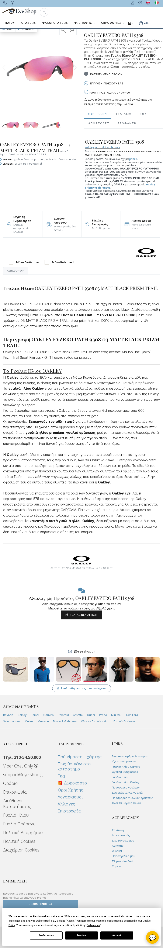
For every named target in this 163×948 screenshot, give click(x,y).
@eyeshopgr (84, 651)
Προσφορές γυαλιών (126, 787)
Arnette (78, 715)
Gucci (91, 715)
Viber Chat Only (18, 766)
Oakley (22, 715)
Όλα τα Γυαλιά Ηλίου (95, 721)
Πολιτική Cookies (19, 841)
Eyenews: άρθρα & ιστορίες (130, 756)
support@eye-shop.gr (23, 774)
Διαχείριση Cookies (21, 850)
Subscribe (39, 904)
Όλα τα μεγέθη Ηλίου (126, 803)
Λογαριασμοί (70, 797)
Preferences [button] (93, 925)
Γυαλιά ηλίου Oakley (125, 782)
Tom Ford (132, 715)
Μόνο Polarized (63, 262)
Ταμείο (116, 866)
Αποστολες (98, 123)
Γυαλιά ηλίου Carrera (126, 766)
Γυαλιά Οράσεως (125, 721)
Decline (81, 935)
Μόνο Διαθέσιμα (27, 262)
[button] (44, 12)
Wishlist (117, 851)
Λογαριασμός (121, 835)
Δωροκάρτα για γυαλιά (127, 792)
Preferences (46, 935)
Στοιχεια (123, 113)
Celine (29, 721)
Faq (61, 776)
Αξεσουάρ (16, 270)
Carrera (48, 715)
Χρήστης (118, 845)
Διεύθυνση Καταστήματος (17, 803)
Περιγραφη (97, 113)
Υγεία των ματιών (124, 761)
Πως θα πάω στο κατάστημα (74, 766)
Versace (43, 721)
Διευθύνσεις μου (123, 840)
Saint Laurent (12, 721)
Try (143, 113)
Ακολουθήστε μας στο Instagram (83, 688)
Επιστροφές (69, 811)
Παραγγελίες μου (123, 856)
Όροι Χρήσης (70, 790)
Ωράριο (10, 783)
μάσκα (133, 159)
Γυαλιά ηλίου (120, 777)
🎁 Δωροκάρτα (72, 783)
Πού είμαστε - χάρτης (79, 756)
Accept (116, 935)
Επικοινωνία (15, 792)
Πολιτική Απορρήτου (23, 832)
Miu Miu (116, 715)
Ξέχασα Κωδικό (122, 861)
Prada (103, 715)
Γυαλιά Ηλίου (16, 815)
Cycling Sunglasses (125, 771)
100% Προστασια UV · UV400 (109, 92)
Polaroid (63, 715)
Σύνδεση (118, 830)
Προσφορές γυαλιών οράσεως (132, 798)
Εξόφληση (127, 123)
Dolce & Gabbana (65, 721)
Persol (35, 715)
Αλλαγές (66, 804)
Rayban (8, 715)
